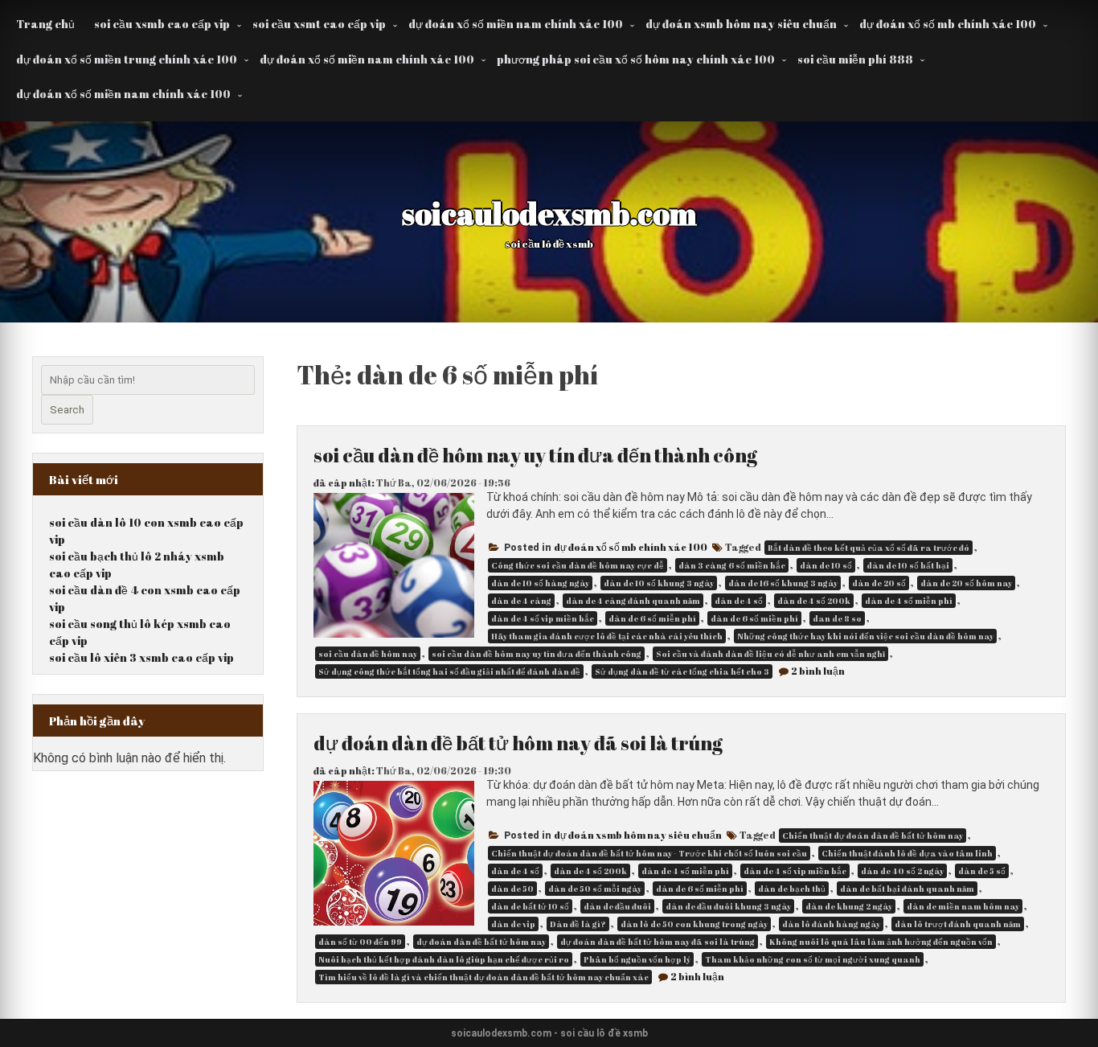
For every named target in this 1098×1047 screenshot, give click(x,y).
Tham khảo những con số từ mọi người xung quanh (812, 959)
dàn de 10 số (826, 565)
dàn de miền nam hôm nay (963, 906)
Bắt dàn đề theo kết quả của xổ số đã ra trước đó (868, 547)
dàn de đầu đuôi (617, 906)
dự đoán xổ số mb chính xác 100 (947, 23)
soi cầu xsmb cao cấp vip (162, 23)
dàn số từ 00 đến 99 (360, 941)
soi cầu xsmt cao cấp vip (319, 23)
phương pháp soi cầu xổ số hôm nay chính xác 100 (636, 59)
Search (67, 410)
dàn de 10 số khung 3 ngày (659, 583)
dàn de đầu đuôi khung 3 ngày (728, 906)
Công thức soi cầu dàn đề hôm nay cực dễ (577, 565)
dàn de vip (513, 924)
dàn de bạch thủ (792, 888)
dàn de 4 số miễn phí (909, 600)
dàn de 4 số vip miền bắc (542, 618)
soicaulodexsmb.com (549, 213)
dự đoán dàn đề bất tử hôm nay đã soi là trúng (518, 743)
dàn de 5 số (982, 871)
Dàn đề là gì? (578, 924)
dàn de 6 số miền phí (754, 618)
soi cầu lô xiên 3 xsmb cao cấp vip (141, 657)
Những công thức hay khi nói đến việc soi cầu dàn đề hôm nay (865, 636)
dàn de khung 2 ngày (848, 906)
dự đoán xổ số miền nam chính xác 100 (515, 23)
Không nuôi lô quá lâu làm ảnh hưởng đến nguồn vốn (881, 941)
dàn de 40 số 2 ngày (902, 871)
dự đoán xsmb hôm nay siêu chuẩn (741, 23)
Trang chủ (45, 23)
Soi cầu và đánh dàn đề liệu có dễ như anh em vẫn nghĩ (770, 653)
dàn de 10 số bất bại (908, 565)
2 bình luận (818, 670)
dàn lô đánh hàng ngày (831, 924)
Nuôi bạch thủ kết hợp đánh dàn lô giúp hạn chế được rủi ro (443, 959)
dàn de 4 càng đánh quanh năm (633, 600)
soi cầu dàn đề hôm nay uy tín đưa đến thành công (535, 455)
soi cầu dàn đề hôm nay (367, 653)
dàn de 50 (512, 888)
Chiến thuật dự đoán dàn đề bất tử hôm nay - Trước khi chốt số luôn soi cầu (649, 853)
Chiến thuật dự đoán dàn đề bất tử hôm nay (872, 835)
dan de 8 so (837, 618)
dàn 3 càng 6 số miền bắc (731, 565)
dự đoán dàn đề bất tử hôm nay (481, 941)
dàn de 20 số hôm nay (966, 583)
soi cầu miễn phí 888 (855, 59)
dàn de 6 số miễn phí (652, 618)
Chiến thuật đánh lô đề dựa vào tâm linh (907, 853)
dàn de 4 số (739, 600)
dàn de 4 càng (521, 600)
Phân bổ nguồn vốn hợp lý (637, 959)
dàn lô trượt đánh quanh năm (958, 924)
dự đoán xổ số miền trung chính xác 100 (126, 59)
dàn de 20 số (879, 583)
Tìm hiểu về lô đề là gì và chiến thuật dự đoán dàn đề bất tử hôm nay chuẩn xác (483, 977)
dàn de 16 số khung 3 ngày (783, 583)
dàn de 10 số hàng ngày (540, 583)
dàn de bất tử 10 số (530, 906)
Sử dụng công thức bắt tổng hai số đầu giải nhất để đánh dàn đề (449, 671)
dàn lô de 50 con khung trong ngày (694, 924)
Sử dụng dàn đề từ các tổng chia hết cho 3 (682, 671)
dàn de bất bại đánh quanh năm (907, 888)
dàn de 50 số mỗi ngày (594, 888)
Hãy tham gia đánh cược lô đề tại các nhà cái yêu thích (607, 636)
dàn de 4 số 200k (813, 600)
